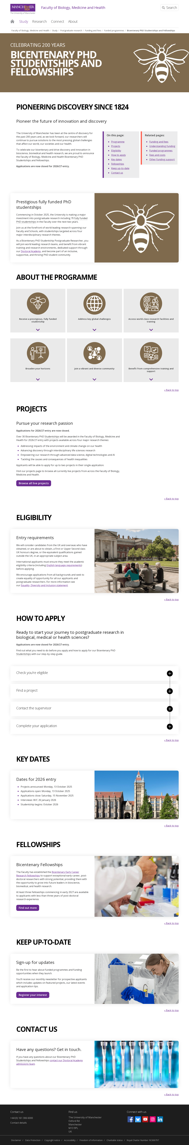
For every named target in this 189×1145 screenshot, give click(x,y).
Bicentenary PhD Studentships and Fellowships (151, 30)
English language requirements (64, 565)
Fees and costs (157, 155)
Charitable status (115, 1140)
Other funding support (162, 159)
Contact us (117, 172)
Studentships (52, 436)
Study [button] (23, 21)
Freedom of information (91, 1140)
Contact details (18, 1122)
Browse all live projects (34, 483)
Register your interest (33, 995)
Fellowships (117, 163)
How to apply (118, 155)
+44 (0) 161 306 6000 (21, 1118)
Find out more (28, 908)
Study (54, 30)
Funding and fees (93, 30)
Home (12, 21)
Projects (115, 146)
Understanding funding (162, 146)
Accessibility (69, 1140)
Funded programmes (114, 30)
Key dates (116, 159)
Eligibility (116, 150)
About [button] (73, 21)
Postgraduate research (71, 30)
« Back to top (171, 390)
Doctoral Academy (31, 251)
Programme (117, 141)
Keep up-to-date (120, 168)
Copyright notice (52, 1140)
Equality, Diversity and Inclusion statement (44, 585)
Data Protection (32, 1140)
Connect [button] (57, 21)
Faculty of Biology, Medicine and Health (73, 7)
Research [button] (39, 21)
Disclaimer (16, 1140)
